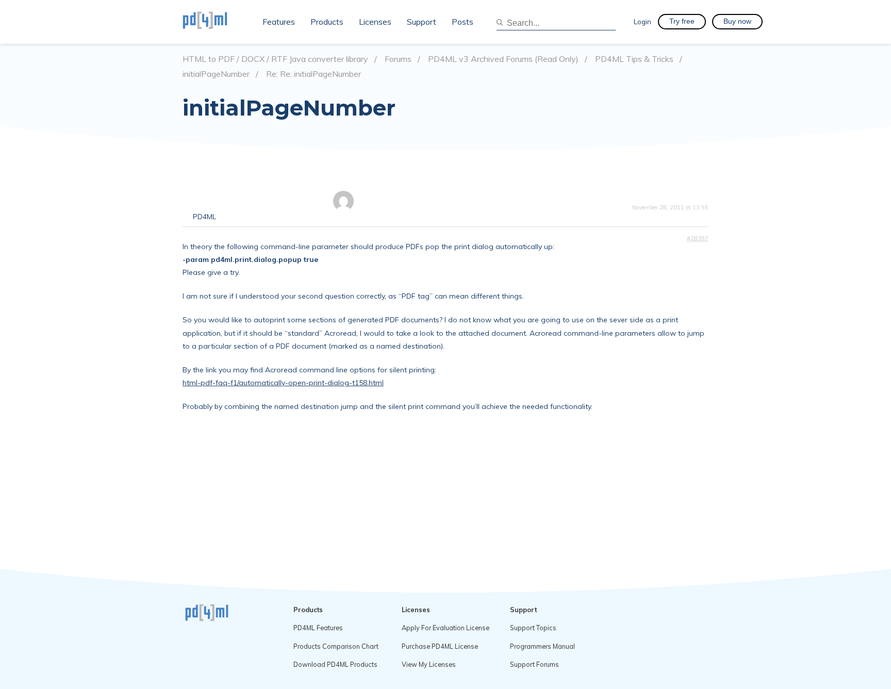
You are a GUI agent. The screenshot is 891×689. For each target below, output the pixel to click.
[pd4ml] (216, 21)
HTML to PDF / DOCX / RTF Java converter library (275, 59)
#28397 (697, 238)
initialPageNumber (216, 74)
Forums (398, 59)
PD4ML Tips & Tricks (634, 59)
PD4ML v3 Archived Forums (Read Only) (503, 59)
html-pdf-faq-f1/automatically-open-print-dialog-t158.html (283, 382)
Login (642, 21)
